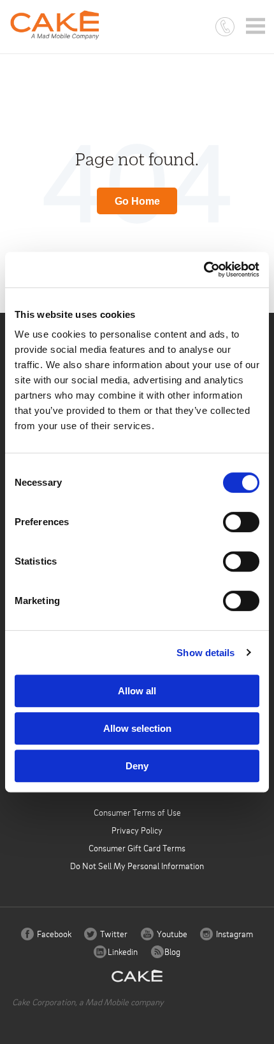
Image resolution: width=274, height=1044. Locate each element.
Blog (171, 951)
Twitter (112, 933)
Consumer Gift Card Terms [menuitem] (137, 847)
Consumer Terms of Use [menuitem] (137, 812)
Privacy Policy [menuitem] (137, 830)
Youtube (171, 933)
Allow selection (137, 728)
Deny (137, 765)
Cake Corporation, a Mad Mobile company (88, 1001)
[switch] (241, 522)
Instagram (233, 933)
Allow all (137, 690)
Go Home (137, 201)
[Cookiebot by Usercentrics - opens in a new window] (203, 269)
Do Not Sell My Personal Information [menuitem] (137, 865)
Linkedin (122, 951)
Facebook (53, 933)
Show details (205, 652)
